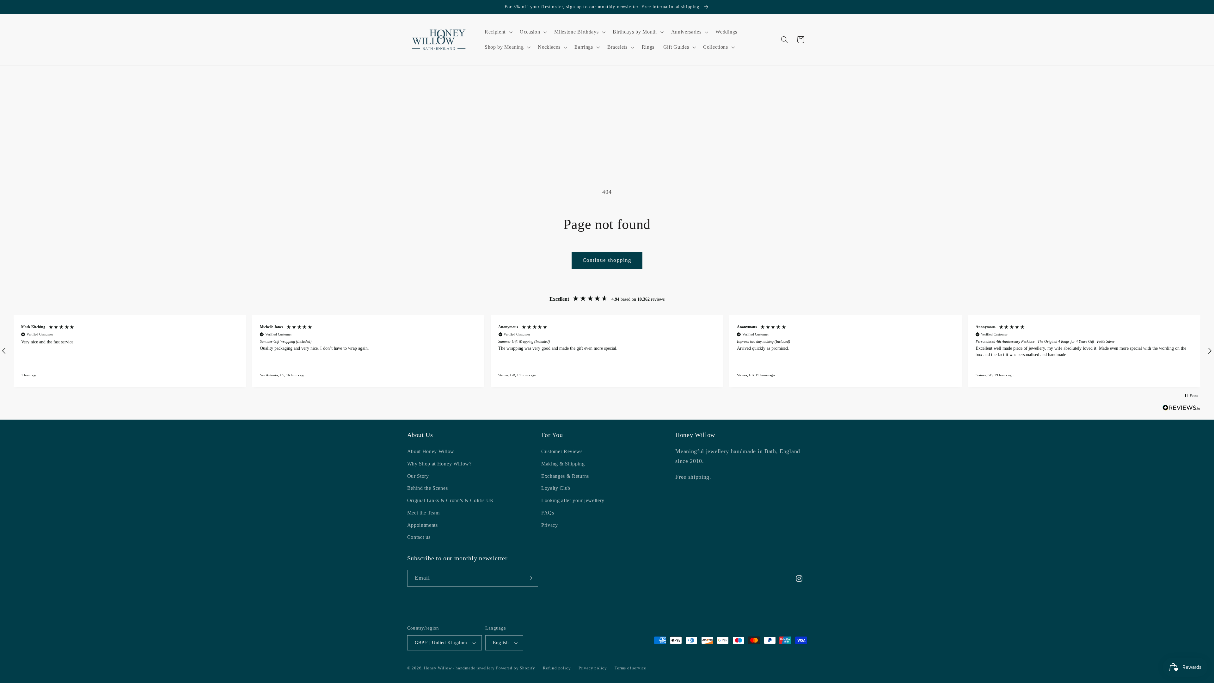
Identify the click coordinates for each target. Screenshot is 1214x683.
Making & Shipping (563, 463)
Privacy (549, 525)
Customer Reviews (562, 451)
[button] (497, 32)
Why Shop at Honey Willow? (439, 463)
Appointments (422, 525)
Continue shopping (607, 260)
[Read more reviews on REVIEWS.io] (1181, 409)
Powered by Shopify (515, 668)
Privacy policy (593, 668)
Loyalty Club (555, 488)
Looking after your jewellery (572, 500)
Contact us (419, 537)
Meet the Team (423, 512)
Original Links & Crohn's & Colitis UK (450, 500)
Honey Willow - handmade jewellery (459, 668)
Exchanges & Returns (565, 476)
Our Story (418, 476)
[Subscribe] (530, 578)
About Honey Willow (430, 451)
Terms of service (630, 668)
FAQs (547, 512)
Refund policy (557, 668)
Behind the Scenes (427, 488)
